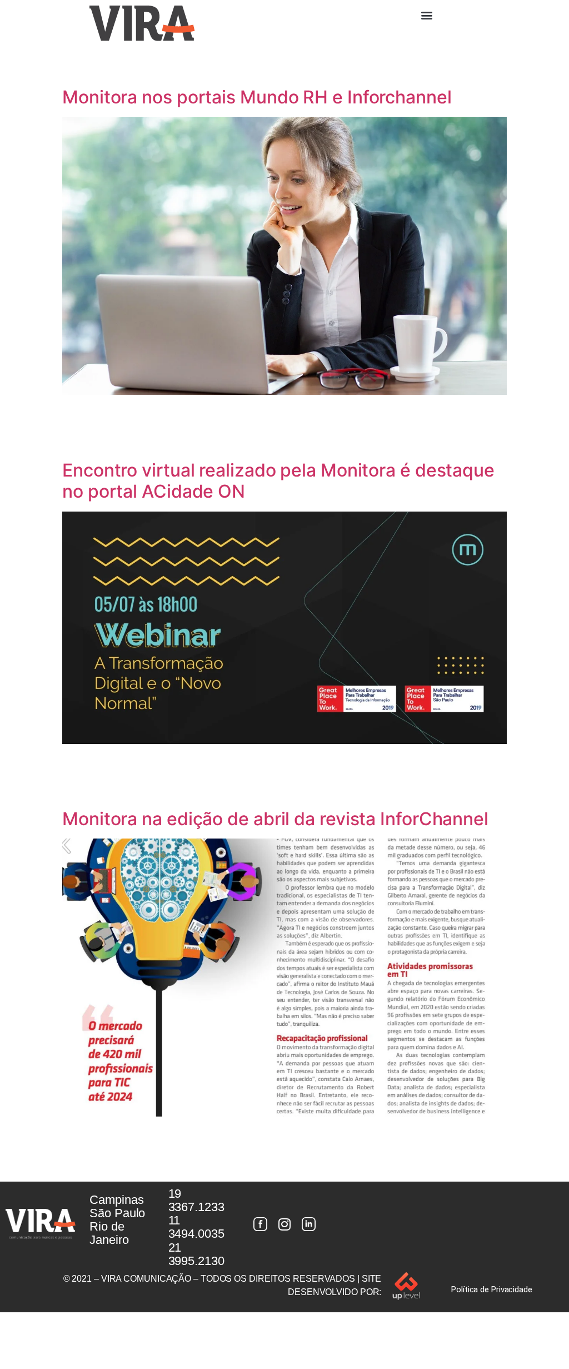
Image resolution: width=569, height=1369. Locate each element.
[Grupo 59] (309, 1224)
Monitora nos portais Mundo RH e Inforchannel (257, 97)
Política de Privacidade (491, 1289)
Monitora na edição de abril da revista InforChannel (275, 819)
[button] (426, 15)
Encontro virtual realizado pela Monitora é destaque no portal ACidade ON (278, 480)
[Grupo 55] (260, 1224)
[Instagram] (284, 1224)
